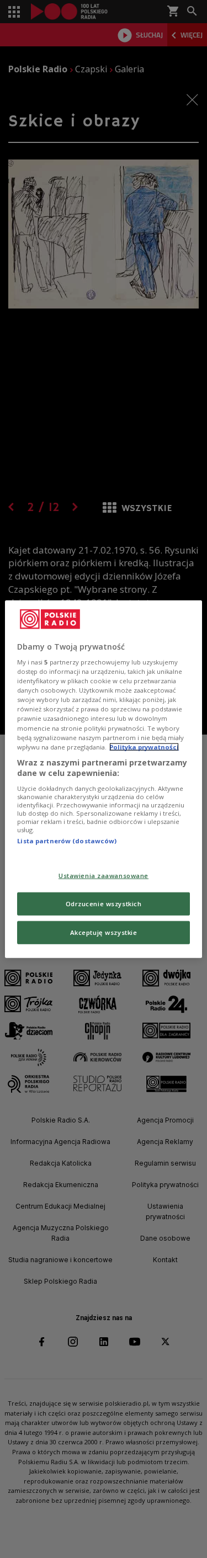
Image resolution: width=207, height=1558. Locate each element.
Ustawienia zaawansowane (103, 875)
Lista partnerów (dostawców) (66, 841)
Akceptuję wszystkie (103, 932)
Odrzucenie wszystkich (104, 904)
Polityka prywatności (144, 746)
